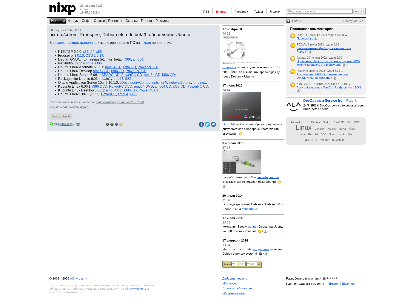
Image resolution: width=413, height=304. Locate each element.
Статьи (99, 21)
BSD (305, 122)
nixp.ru (146, 42)
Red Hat (313, 134)
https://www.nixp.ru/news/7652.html (120, 102)
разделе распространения (74, 42)
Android (295, 122)
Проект (146, 21)
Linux (304, 127)
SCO (323, 134)
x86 (99, 51)
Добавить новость (234, 278)
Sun (331, 134)
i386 (127, 59)
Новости (58, 21)
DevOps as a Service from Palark (330, 100)
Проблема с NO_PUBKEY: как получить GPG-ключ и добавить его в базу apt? (328, 62)
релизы (311, 139)
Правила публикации (237, 288)
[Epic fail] (107, 124)
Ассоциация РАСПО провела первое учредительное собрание (322, 76)
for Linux (199, 82)
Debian (55, 116)
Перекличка (305, 38)
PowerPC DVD (120, 86)
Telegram (222, 11)
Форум (73, 21)
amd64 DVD (143, 86)
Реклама (162, 21)
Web (350, 134)
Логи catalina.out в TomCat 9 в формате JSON (329, 87)
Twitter (258, 11)
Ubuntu (66, 116)
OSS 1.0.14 (94, 55)
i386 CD (129, 67)
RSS (206, 11)
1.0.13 (79, 55)
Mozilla (332, 129)
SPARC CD (111, 75)
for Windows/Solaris (175, 82)
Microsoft (319, 129)
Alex (52, 107)
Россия (324, 139)
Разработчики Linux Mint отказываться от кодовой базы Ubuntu (250, 179)
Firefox (327, 122)
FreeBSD (338, 122)
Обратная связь (233, 293)
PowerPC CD (148, 67)
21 (318, 39)
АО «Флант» (79, 278)
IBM (349, 122)
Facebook (241, 11)
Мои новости (231, 283)
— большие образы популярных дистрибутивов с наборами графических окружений (252, 129)
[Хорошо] (116, 124)
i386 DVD (99, 86)
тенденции (338, 140)
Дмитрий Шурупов (341, 283)
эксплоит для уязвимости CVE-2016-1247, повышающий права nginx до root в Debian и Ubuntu (251, 71)
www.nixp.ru (138, 288)
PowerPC (108, 94)
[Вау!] (121, 124)
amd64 (138, 59)
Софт (86, 21)
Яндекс (275, 11)
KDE (357, 122)
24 (268, 231)
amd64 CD (113, 67)
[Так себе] (112, 124)
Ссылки (131, 21)
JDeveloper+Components (139, 82)
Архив (227, 264)
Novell (343, 129)
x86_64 (88, 51)
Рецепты (115, 21)
